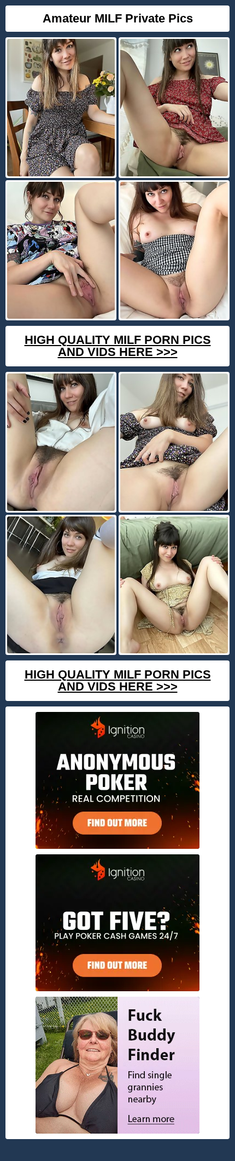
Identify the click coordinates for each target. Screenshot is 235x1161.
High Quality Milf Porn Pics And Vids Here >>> (118, 346)
